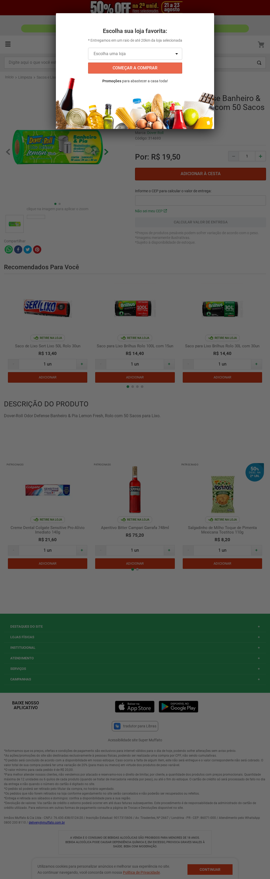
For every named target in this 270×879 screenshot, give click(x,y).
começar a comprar (135, 67)
